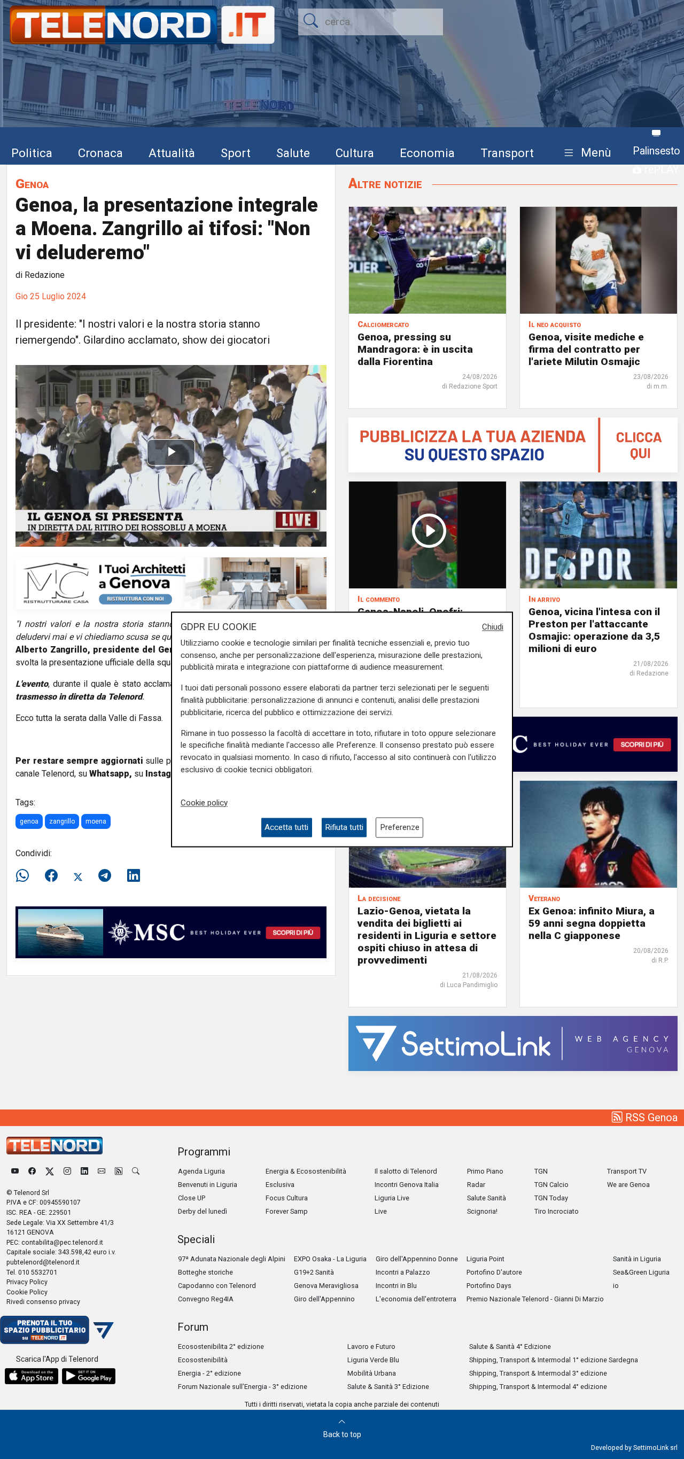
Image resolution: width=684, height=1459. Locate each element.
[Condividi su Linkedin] (133, 876)
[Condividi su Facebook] (51, 876)
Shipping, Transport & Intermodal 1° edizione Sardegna (553, 1360)
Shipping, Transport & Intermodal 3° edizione (538, 1373)
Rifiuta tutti (344, 827)
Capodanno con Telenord (217, 1286)
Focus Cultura (287, 1198)
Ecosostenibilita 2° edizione (221, 1346)
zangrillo (62, 821)
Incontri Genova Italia (407, 1185)
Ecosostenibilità (203, 1360)
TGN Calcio (551, 1185)
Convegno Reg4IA (206, 1299)
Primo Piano (485, 1171)
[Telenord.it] (57, 1329)
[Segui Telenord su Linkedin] (84, 1171)
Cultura (355, 153)
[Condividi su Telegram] (104, 876)
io (616, 1286)
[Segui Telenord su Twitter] (50, 1171)
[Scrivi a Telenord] (101, 1171)
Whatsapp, (110, 774)
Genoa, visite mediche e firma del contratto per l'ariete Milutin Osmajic (586, 349)
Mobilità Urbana (371, 1373)
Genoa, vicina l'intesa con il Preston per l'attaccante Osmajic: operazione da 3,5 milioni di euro (594, 630)
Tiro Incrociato (556, 1211)
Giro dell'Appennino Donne (417, 1259)
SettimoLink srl (655, 1448)
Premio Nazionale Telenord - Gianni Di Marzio (535, 1299)
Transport (507, 153)
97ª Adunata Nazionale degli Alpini (231, 1259)
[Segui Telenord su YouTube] (15, 1171)
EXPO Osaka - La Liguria (330, 1259)
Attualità (172, 153)
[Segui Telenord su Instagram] (67, 1171)
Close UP (191, 1198)
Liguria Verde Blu (373, 1360)
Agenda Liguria (201, 1171)
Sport (236, 153)
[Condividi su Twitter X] (78, 876)
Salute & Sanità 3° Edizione (388, 1387)
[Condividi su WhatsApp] (25, 876)
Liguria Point (485, 1259)
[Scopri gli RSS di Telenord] (118, 1171)
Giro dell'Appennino (324, 1299)
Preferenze (399, 827)
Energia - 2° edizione (209, 1373)
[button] (585, 153)
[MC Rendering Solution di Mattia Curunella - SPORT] (171, 582)
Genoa (32, 183)
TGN (541, 1171)
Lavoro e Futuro (371, 1346)
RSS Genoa (650, 1117)
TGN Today (551, 1198)
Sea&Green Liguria (641, 1272)
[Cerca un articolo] (135, 1171)
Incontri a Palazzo (403, 1272)
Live (381, 1211)
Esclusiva (280, 1185)
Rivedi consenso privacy (43, 1302)
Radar (476, 1185)
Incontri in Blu (396, 1286)
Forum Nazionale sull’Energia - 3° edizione (242, 1387)
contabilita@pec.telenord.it (62, 1242)
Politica (31, 153)
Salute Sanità (486, 1198)
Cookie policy (204, 803)
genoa (29, 821)
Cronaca (100, 153)
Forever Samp (287, 1211)
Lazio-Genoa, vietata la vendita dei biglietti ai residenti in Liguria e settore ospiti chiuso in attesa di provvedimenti (426, 935)
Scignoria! (482, 1211)
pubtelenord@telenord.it (43, 1262)
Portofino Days (489, 1286)
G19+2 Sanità (314, 1272)
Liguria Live (392, 1198)
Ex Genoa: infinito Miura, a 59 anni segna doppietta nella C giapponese (591, 923)
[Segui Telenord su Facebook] (32, 1171)
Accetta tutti (286, 827)
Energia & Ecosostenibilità (306, 1171)
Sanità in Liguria (637, 1259)
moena (96, 821)
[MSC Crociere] (171, 932)
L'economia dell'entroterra (416, 1299)
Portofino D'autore (494, 1272)
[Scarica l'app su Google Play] (88, 1376)
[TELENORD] (54, 1145)
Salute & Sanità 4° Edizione (510, 1346)
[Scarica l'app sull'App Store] (31, 1376)
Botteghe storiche (205, 1272)
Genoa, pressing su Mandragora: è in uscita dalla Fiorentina (415, 349)
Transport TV (627, 1171)
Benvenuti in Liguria (207, 1185)
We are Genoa (628, 1185)
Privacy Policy (27, 1282)
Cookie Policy (27, 1292)
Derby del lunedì (202, 1211)
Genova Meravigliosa (326, 1286)
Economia (427, 153)
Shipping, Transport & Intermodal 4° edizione (538, 1387)
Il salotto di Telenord (406, 1171)
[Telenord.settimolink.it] (513, 444)
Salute (293, 153)
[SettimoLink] (513, 1043)
